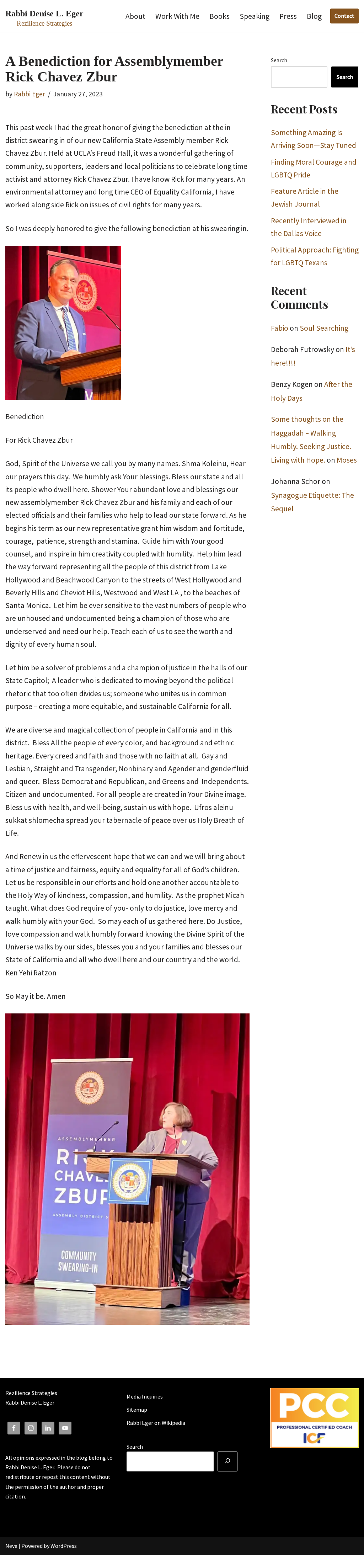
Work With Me (177, 16)
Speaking (254, 16)
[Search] (227, 1461)
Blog (314, 16)
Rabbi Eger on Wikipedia (156, 1422)
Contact (344, 15)
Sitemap (137, 1409)
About (135, 16)
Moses (347, 460)
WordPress (63, 1545)
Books (219, 16)
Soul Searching (324, 328)
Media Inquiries (145, 1396)
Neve (11, 1545)
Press (288, 16)
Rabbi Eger (29, 94)
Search (279, 60)
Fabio (279, 328)
